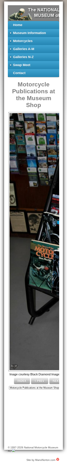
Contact (19, 73)
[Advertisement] (33, 417)
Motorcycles (21, 41)
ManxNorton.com (45, 459)
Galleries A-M (22, 49)
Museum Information (28, 33)
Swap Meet (20, 65)
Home (17, 25)
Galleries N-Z (22, 57)
